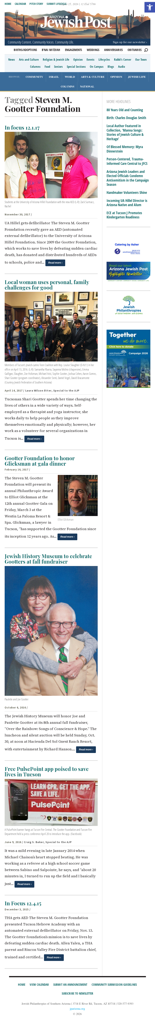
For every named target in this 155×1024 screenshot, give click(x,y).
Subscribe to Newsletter (77, 993)
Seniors (58, 66)
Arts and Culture (29, 59)
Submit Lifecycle (56, 4)
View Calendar (39, 984)
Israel (54, 77)
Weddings (93, 50)
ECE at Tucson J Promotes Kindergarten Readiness (124, 215)
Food (47, 66)
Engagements (73, 50)
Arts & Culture (93, 77)
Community (34, 77)
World (70, 77)
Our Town (141, 59)
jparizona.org (77, 1008)
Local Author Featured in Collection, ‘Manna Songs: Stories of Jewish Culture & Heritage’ (125, 132)
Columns (35, 66)
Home (8, 4)
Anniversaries (113, 50)
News (11, 59)
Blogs (111, 66)
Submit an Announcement (70, 984)
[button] (150, 7)
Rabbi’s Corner (122, 59)
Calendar (20, 4)
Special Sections (76, 66)
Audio (121, 66)
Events (90, 59)
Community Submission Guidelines (114, 984)
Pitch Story (36, 4)
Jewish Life (137, 77)
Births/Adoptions (25, 50)
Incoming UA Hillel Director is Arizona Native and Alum (127, 202)
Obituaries (134, 50)
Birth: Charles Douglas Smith (126, 118)
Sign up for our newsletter (129, 42)
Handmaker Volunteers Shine (127, 192)
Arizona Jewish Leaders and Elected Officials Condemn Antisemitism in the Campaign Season (128, 178)
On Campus (97, 66)
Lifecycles (104, 59)
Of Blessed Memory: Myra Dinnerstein (125, 149)
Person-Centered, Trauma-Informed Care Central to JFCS (127, 161)
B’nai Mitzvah (51, 50)
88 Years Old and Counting (125, 110)
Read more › (55, 262)
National (87, 86)
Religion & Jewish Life (56, 59)
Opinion (78, 59)
